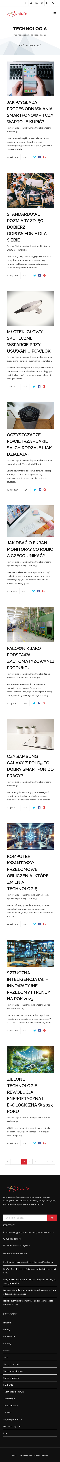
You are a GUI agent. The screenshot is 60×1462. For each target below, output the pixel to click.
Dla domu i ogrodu (11, 1426)
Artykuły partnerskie (34, 127)
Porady (45, 894)
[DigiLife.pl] (18, 13)
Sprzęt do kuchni (11, 1364)
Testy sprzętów (10, 1405)
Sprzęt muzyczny (11, 1378)
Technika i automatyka (29, 360)
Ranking (7, 1343)
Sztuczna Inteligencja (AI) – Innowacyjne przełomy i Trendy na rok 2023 (28, 985)
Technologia (12, 131)
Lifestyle (47, 127)
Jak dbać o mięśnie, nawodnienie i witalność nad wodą (28, 1262)
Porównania (9, 1336)
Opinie (39, 894)
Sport (5, 1357)
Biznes (47, 246)
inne (16, 360)
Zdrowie (38, 464)
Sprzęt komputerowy (17, 565)
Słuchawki (8, 1384)
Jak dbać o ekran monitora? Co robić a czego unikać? (30, 549)
